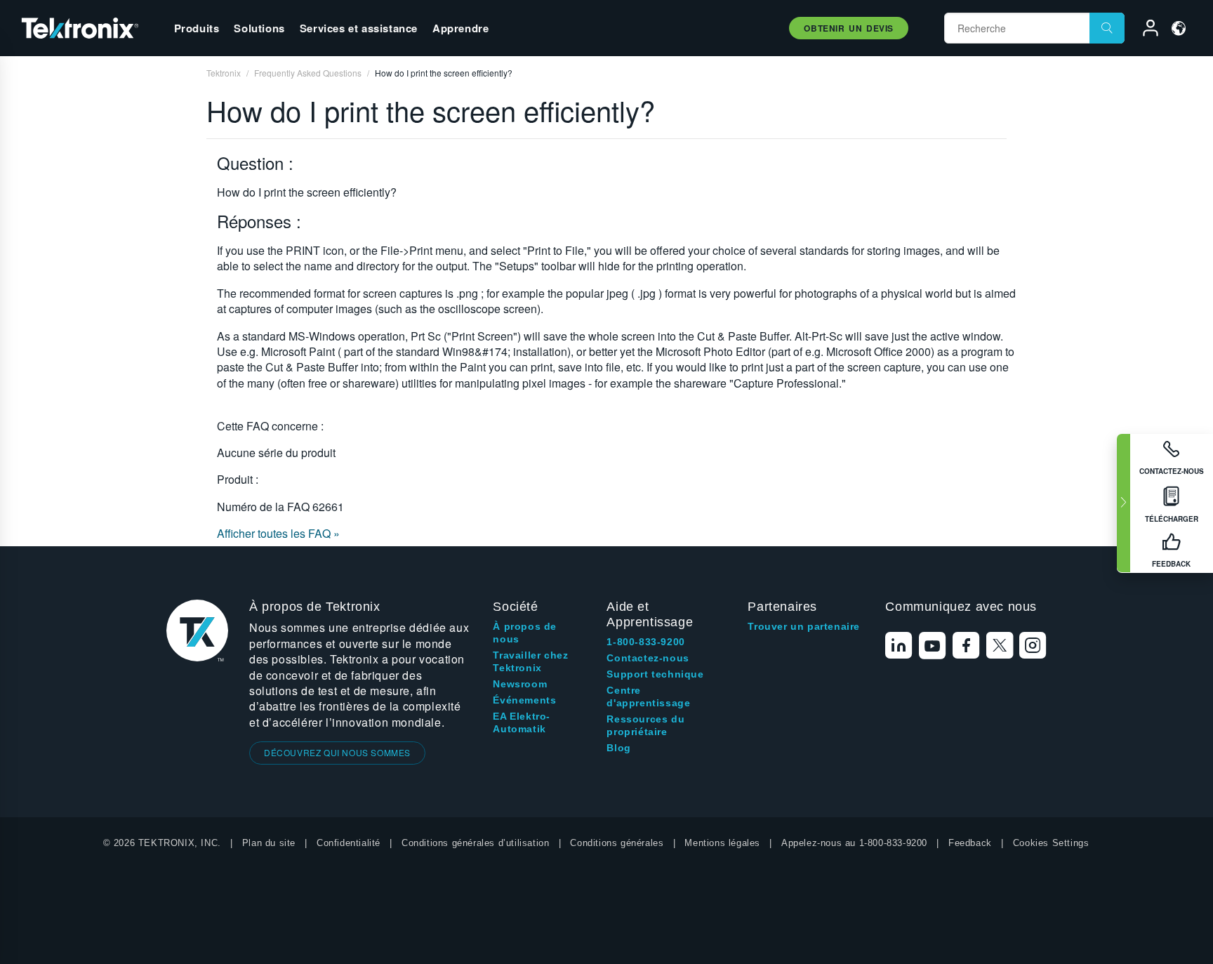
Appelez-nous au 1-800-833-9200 (854, 843)
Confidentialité (348, 843)
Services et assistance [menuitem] (359, 28)
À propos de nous (525, 633)
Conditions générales (616, 843)
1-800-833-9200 (645, 641)
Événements (524, 700)
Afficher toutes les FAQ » (278, 533)
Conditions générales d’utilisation (475, 843)
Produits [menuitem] (197, 28)
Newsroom (520, 683)
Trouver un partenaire (804, 626)
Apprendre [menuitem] (460, 28)
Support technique (654, 674)
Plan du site (269, 843)
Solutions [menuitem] (259, 28)
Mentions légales (722, 843)
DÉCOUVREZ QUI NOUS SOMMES (337, 752)
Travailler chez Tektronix (530, 661)
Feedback (970, 843)
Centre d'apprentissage (648, 696)
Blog (618, 747)
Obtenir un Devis (849, 28)
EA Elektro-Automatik (521, 722)
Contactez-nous (647, 657)
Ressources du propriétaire (645, 725)
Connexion (1144, 30)
